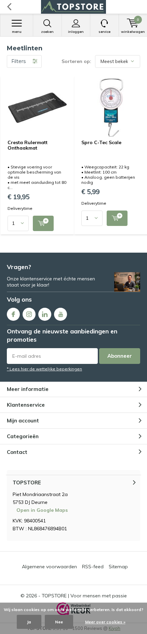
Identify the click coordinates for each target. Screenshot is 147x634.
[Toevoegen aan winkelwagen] (43, 223)
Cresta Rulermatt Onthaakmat (28, 145)
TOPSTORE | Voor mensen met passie (84, 596)
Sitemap (118, 566)
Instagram (29, 314)
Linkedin (44, 314)
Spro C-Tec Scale (101, 142)
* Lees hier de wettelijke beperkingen (44, 368)
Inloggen (76, 31)
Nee (59, 621)
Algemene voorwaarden (49, 566)
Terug (9, 7)
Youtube (60, 314)
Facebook (13, 314)
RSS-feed (93, 566)
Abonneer (119, 356)
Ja (29, 621)
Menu (17, 31)
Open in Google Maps (42, 510)
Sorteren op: (76, 61)
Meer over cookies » (105, 621)
